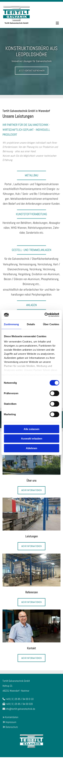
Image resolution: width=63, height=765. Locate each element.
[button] (31, 71)
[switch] (54, 393)
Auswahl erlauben (31, 438)
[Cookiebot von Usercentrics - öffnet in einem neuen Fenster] (45, 315)
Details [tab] (31, 324)
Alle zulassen (31, 428)
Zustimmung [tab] (11, 324)
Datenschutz (12, 727)
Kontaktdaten (11, 717)
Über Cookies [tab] (51, 324)
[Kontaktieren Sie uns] (31, 626)
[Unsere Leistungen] (31, 514)
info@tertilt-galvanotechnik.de (20, 708)
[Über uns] (31, 458)
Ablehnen (31, 448)
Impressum (11, 722)
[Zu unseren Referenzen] (31, 570)
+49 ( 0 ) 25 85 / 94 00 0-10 (20, 699)
